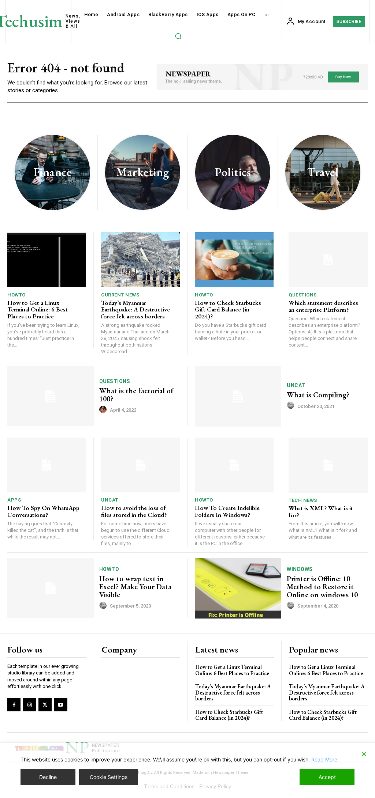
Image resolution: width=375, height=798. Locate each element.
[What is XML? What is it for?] (328, 465)
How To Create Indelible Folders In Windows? (227, 511)
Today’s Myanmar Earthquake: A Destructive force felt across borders (135, 309)
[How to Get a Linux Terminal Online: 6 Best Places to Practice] (46, 259)
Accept (327, 777)
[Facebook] (14, 704)
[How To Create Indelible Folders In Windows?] (234, 465)
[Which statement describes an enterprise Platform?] (328, 259)
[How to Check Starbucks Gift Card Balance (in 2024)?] (234, 259)
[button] (178, 36)
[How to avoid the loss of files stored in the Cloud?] (140, 465)
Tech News (303, 500)
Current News (120, 294)
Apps (14, 500)
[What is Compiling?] (238, 396)
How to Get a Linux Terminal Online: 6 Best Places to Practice (37, 309)
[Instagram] (29, 704)
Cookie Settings (108, 777)
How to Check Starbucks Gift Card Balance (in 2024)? (228, 309)
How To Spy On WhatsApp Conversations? (43, 511)
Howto (16, 294)
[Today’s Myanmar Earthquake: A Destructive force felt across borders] (140, 259)
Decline (48, 777)
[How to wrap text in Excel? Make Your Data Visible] (50, 588)
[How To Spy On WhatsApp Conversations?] (46, 465)
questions (303, 294)
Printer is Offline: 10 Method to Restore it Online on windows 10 (322, 587)
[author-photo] (104, 410)
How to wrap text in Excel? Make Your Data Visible (135, 587)
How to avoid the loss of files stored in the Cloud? (134, 511)
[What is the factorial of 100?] (50, 396)
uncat (296, 385)
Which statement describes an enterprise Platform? (323, 306)
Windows (300, 569)
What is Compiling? (318, 395)
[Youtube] (60, 704)
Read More (324, 759)
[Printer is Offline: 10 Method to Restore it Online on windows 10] (238, 588)
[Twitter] (45, 704)
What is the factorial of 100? (136, 395)
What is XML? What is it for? (321, 511)
